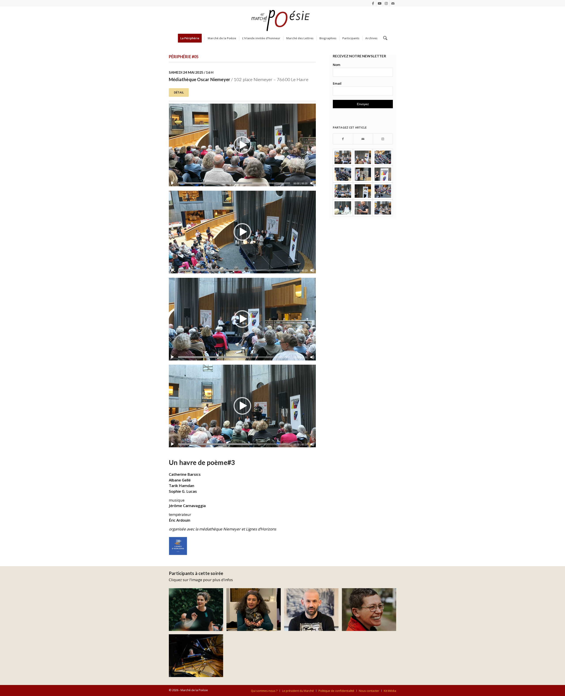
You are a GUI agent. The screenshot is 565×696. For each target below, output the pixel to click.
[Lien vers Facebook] (373, 3)
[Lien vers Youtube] (379, 3)
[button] (242, 145)
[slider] (234, 183)
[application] (242, 145)
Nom (336, 64)
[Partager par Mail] (363, 139)
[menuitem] (191, 38)
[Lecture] (172, 183)
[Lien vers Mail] (393, 3)
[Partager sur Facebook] (343, 139)
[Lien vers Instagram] (386, 3)
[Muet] (312, 183)
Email (337, 83)
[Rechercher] (383, 38)
